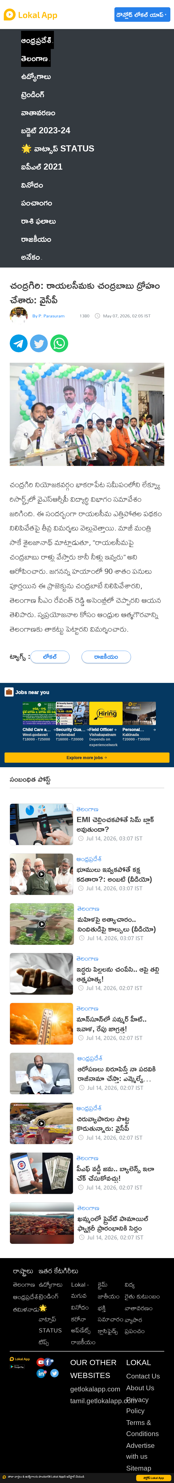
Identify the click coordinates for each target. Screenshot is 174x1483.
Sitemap (138, 1468)
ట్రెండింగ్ (49, 1296)
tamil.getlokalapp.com (103, 1401)
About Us (140, 1388)
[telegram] (20, 345)
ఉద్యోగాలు (51, 1284)
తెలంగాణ (34, 58)
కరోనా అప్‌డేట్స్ (80, 1324)
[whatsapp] (60, 345)
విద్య (130, 1284)
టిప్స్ (44, 1342)
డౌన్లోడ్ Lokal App (153, 1478)
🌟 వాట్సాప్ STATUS (50, 1319)
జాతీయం (109, 1296)
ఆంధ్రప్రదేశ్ (36, 40)
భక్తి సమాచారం (110, 1313)
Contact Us (143, 1376)
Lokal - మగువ (80, 1290)
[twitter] (40, 345)
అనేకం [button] (30, 256)
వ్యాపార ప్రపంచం (135, 1325)
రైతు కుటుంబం (142, 1296)
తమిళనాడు (26, 1309)
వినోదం (80, 1307)
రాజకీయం (83, 1342)
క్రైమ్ (103, 1284)
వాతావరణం (139, 1308)
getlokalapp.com (95, 1389)
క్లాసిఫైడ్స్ (108, 1331)
